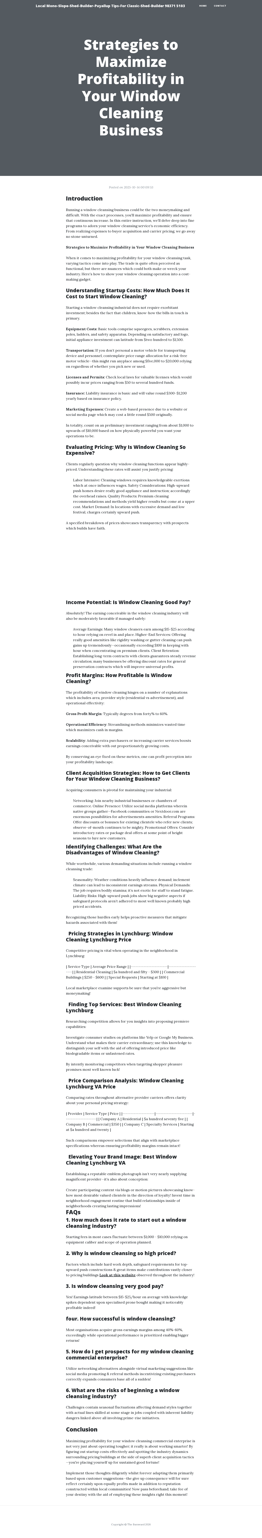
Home (203, 5)
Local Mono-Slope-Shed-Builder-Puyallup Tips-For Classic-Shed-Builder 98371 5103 (110, 5)
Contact (220, 5)
